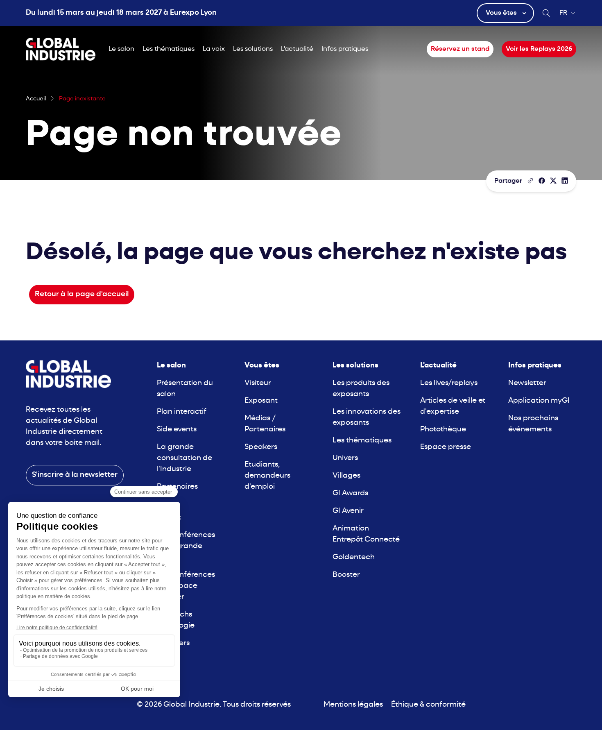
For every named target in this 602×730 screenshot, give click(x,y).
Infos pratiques (344, 49)
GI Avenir (348, 511)
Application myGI (539, 401)
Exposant (261, 401)
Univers (345, 458)
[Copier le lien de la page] (530, 180)
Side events (177, 429)
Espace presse (445, 447)
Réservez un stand (460, 49)
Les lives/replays (449, 383)
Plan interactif (181, 412)
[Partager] (542, 180)
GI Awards (350, 493)
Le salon (121, 49)
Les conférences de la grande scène (186, 546)
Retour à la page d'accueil (82, 294)
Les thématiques (169, 49)
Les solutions (253, 49)
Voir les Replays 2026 (539, 49)
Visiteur (257, 383)
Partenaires (177, 487)
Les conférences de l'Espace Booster (186, 586)
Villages (346, 476)
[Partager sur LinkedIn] (564, 180)
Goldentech (354, 557)
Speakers (260, 447)
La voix (214, 49)
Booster (346, 575)
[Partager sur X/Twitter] (553, 180)
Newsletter (527, 383)
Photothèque (443, 429)
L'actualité (297, 49)
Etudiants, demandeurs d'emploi (267, 476)
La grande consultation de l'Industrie (184, 458)
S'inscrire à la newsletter (75, 475)
